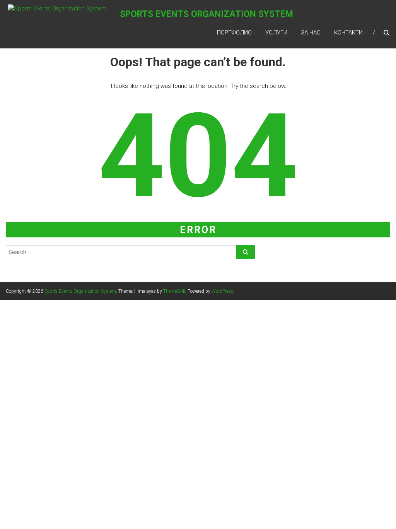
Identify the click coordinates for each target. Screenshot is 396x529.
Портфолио (234, 32)
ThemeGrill (174, 291)
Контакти (348, 32)
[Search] (245, 252)
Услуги (276, 32)
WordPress (222, 291)
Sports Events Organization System (206, 14)
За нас (311, 32)
